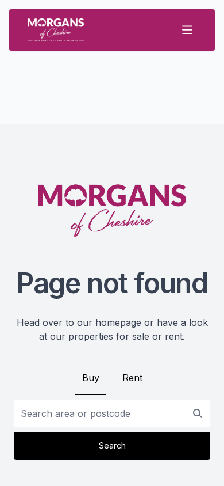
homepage (118, 322)
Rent (132, 378)
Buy (90, 378)
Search (112, 445)
